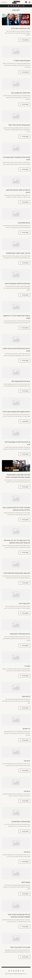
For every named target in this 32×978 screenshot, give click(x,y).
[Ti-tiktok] (21, 6)
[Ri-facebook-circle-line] (13, 6)
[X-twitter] (16, 6)
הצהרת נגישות (8, 973)
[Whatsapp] (8, 6)
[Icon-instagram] (18, 6)
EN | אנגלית (4, 2)
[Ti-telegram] (11, 6)
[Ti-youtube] (23, 6)
